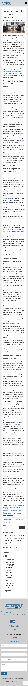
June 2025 (9, 572)
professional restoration (16, 510)
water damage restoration (9, 71)
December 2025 (10, 562)
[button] (25, 3)
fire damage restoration (18, 231)
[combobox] (3, 659)
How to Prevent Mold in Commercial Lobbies (14, 535)
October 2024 (10, 585)
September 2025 (11, 567)
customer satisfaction (10, 507)
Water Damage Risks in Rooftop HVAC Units (14, 537)
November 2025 (10, 564)
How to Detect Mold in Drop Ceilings (13, 540)
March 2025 (10, 577)
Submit (4, 673)
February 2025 (10, 578)
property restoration (8, 512)
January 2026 (10, 560)
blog (21, 20)
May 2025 (9, 574)
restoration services (13, 66)
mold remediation (13, 73)
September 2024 (11, 587)
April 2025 (9, 575)
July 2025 (9, 570)
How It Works (13, 440)
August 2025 (10, 569)
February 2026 (10, 559)
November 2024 (10, 583)
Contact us (13, 498)
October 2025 (10, 565)
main (10, 505)
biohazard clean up (13, 328)
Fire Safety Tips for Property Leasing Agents (14, 538)
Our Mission (8, 351)
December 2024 (10, 582)
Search (4, 525)
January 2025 (10, 580)
